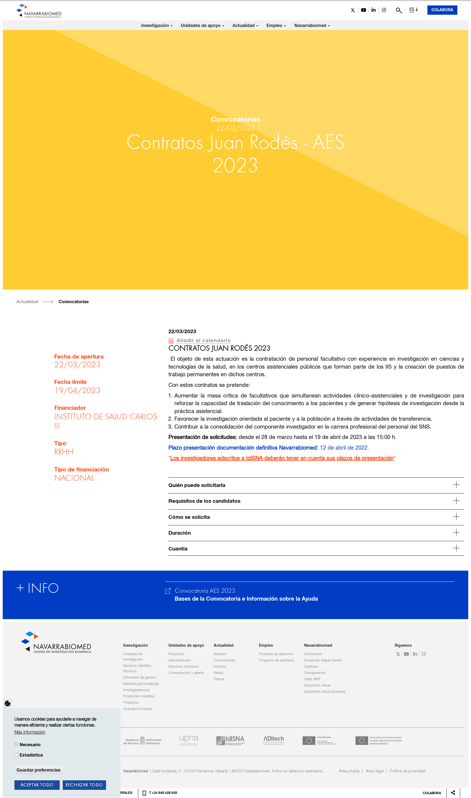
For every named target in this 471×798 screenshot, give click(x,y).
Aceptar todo (37, 785)
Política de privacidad (407, 771)
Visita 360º (312, 679)
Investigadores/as (136, 690)
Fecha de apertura (79, 357)
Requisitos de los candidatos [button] (204, 501)
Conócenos (313, 654)
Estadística (31, 755)
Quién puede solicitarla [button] (196, 485)
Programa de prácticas (276, 660)
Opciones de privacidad (8, 704)
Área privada (349, 771)
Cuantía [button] (178, 549)
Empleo (275, 25)
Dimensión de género (139, 677)
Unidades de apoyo (201, 25)
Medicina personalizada (141, 684)
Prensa (219, 679)
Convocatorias (74, 302)
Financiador (70, 408)
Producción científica (139, 696)
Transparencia (314, 673)
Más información (29, 732)
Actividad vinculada (137, 709)
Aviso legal (375, 771)
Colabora (442, 10)
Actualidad (244, 25)
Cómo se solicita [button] (189, 517)
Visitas (218, 673)
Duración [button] (179, 533)
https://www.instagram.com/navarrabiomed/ (384, 10)
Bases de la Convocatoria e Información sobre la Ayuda (246, 599)
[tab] (316, 484)
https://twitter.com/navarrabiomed (352, 10)
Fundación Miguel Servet (323, 660)
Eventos (220, 666)
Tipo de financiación (81, 469)
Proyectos (130, 702)
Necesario (30, 745)
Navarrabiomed (310, 25)
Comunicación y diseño (186, 673)
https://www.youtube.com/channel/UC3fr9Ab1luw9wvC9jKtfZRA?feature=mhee (363, 10)
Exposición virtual (317, 685)
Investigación (155, 25)
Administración (179, 660)
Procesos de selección (276, 654)
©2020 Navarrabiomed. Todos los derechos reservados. (278, 771)
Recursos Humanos (183, 666)
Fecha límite (70, 382)
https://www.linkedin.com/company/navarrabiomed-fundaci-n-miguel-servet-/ (373, 10)
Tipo (60, 443)
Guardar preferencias (39, 770)
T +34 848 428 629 (163, 793)
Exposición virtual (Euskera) (324, 692)
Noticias (220, 654)
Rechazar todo (84, 785)
